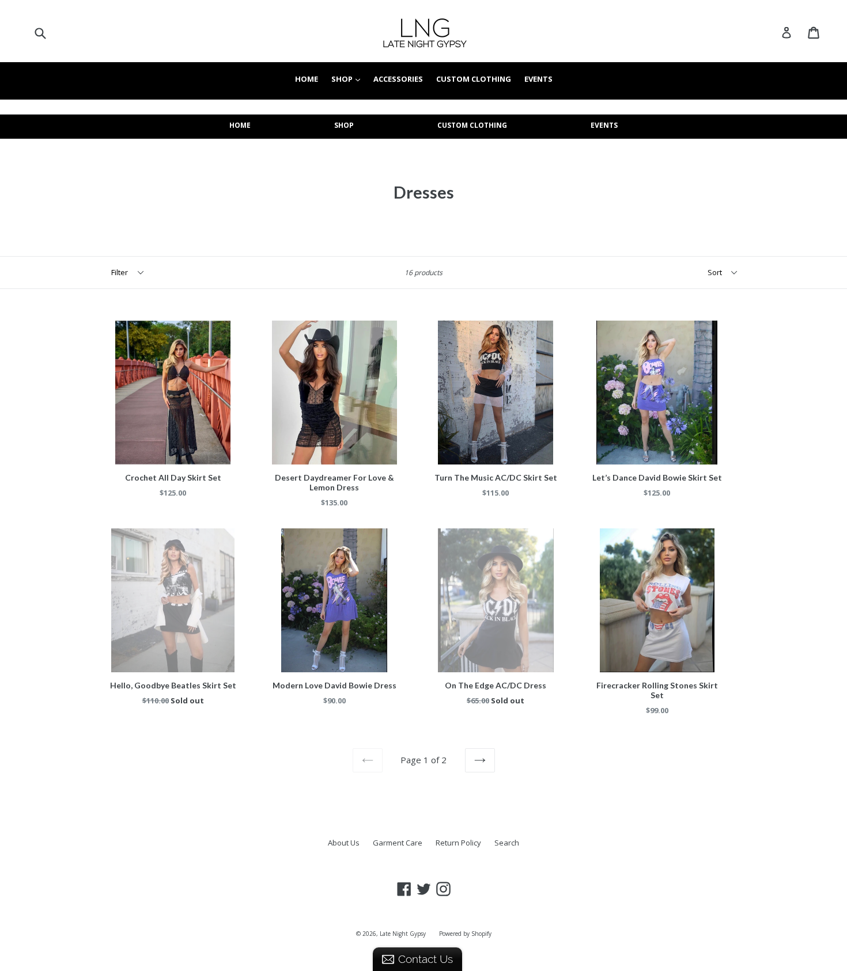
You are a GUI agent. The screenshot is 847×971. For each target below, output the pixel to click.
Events (538, 79)
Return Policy (458, 842)
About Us (344, 842)
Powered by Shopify (465, 934)
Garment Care (397, 842)
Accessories (398, 79)
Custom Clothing (473, 79)
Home (306, 79)
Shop (348, 79)
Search (506, 842)
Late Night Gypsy (403, 934)
